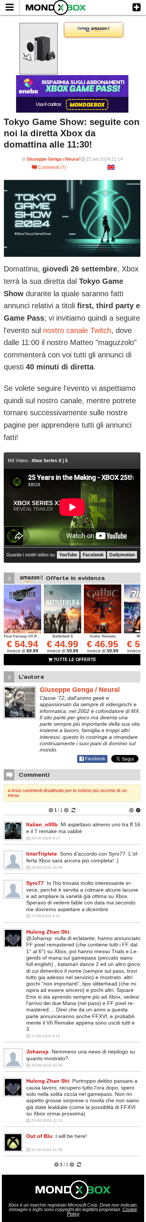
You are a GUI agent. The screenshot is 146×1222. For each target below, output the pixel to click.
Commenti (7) (49, 167)
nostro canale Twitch (77, 330)
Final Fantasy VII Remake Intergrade (35, 636)
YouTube (68, 555)
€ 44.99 (62, 644)
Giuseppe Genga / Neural (53, 159)
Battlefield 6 (62, 636)
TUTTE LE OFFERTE (74, 659)
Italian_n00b (42, 824)
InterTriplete (41, 854)
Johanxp (37, 1052)
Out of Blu (39, 1136)
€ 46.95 (102, 644)
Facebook (93, 555)
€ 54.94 (22, 644)
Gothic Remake (102, 636)
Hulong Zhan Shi (47, 932)
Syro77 (35, 883)
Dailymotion (122, 555)
